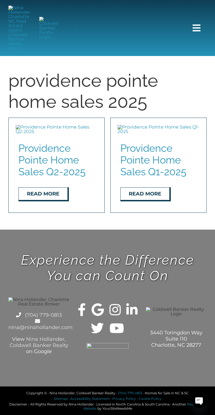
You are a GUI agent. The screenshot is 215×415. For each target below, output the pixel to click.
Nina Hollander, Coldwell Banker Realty (39, 342)
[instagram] (115, 309)
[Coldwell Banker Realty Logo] (50, 19)
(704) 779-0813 (43, 315)
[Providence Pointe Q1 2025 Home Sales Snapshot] (158, 127)
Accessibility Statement (90, 399)
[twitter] (97, 328)
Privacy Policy (124, 399)
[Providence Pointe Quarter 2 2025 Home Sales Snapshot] (56, 127)
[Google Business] (98, 309)
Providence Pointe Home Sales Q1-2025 (153, 160)
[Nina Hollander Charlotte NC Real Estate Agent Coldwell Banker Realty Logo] (19, 7)
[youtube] (116, 328)
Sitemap (61, 399)
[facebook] (82, 309)
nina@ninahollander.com (40, 327)
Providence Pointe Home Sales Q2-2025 (52, 160)
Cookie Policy (150, 399)
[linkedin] (131, 309)
